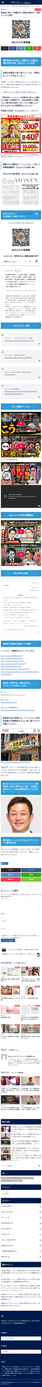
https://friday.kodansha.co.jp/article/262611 (18, 341)
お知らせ (5, 863)
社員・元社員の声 (8, 1240)
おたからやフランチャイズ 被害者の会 (21, 1056)
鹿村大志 (5, 1257)
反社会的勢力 (7, 1223)
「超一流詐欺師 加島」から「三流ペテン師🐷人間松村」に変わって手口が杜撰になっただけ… (25, 1150)
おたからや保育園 (24, 213)
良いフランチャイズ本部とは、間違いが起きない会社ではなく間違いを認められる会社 (26, 1157)
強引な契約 (6, 1229)
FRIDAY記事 (6, 1206)
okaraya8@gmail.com (8, 702)
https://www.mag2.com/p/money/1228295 (17, 357)
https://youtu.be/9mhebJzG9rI (11, 656)
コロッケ (5, 1217)
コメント (4, 898)
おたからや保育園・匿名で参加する (20, 223)
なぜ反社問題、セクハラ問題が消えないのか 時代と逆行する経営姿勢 (26, 1135)
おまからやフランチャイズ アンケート (13, 695)
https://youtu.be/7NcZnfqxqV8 (11, 658)
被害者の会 (7, 1245)
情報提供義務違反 (17, 1180)
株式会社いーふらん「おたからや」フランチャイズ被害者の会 (24, 1382)
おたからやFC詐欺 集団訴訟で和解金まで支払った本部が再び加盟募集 (25, 1142)
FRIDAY (3, 1178)
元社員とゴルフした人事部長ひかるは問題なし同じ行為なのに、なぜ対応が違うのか (26, 1129)
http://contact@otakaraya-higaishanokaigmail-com (18, 710)
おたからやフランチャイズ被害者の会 (17, 1178)
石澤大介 (5, 1234)
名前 (3, 913)
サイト (3, 928)
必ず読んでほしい (6, 1180)
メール (4, 921)
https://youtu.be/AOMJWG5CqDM (12, 664)
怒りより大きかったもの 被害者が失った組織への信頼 (20, 1286)
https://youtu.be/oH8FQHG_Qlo (11, 661)
